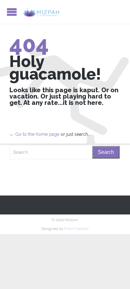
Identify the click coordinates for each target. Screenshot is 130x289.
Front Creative (76, 228)
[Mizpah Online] (41, 12)
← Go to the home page (34, 134)
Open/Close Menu (12, 11)
